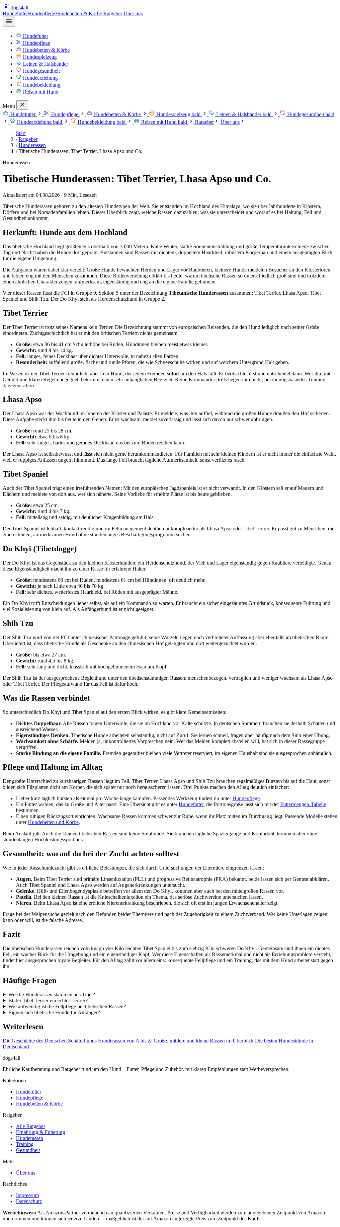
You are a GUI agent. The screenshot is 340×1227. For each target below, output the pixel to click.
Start (21, 133)
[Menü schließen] (22, 105)
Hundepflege (41, 13)
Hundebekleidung (41, 85)
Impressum (27, 1195)
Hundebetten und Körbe (53, 822)
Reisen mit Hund (40, 92)
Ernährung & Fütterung (40, 1132)
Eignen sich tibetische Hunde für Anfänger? (54, 1012)
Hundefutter (15, 13)
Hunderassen (32, 145)
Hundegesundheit (41, 71)
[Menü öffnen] (9, 22)
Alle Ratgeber (30, 1126)
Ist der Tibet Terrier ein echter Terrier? (48, 1000)
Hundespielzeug (39, 57)
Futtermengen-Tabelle (303, 804)
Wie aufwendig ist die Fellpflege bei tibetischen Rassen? (67, 1006)
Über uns (133, 13)
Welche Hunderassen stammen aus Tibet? (51, 994)
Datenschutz (29, 1201)
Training (25, 1144)
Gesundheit (28, 1150)
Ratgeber (112, 13)
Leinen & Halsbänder (45, 64)
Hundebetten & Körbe (78, 13)
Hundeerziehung (40, 78)
